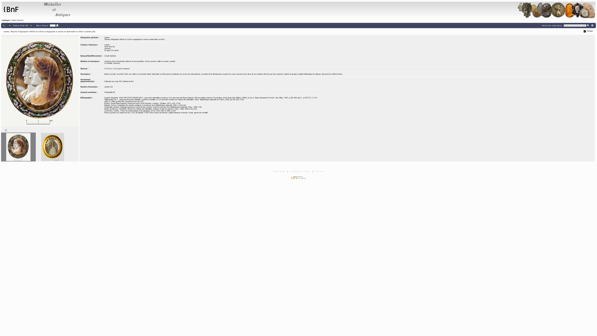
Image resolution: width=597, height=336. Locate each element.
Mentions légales (279, 171)
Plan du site (319, 171)
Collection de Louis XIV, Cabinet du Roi (118, 81)
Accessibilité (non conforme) (300, 171)
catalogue (6, 20)
